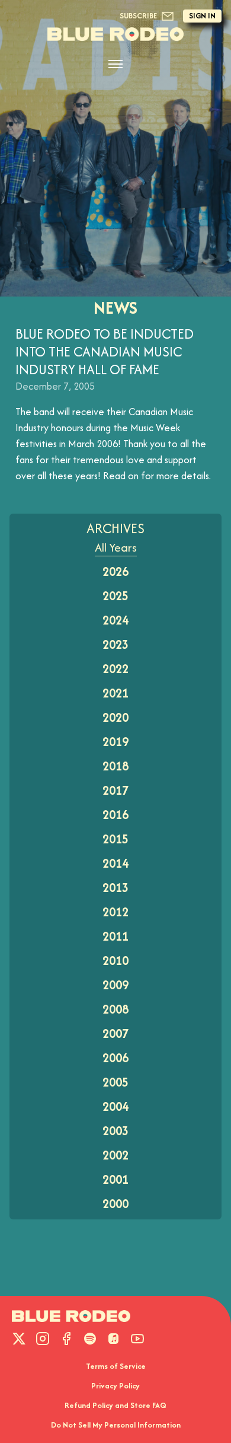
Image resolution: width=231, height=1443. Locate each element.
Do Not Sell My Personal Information (116, 1425)
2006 (115, 1057)
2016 (115, 814)
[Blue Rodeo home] (71, 1316)
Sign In (202, 15)
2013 (115, 887)
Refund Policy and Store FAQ (115, 1405)
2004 (115, 1106)
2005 (115, 1082)
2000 (115, 1203)
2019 (115, 741)
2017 (115, 790)
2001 (115, 1179)
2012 (115, 911)
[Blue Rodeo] (115, 34)
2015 (115, 839)
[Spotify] (90, 1338)
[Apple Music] (114, 1338)
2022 (115, 668)
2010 (115, 960)
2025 (115, 595)
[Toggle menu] (115, 64)
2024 (115, 620)
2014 (115, 863)
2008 (115, 1009)
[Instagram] (43, 1338)
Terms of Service (116, 1366)
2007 (115, 1033)
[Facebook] (66, 1338)
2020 (115, 717)
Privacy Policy (115, 1385)
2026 (115, 571)
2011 (115, 936)
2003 (115, 1130)
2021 (115, 693)
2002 (115, 1155)
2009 (115, 984)
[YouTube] (137, 1338)
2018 (115, 766)
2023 (115, 644)
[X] (19, 1338)
